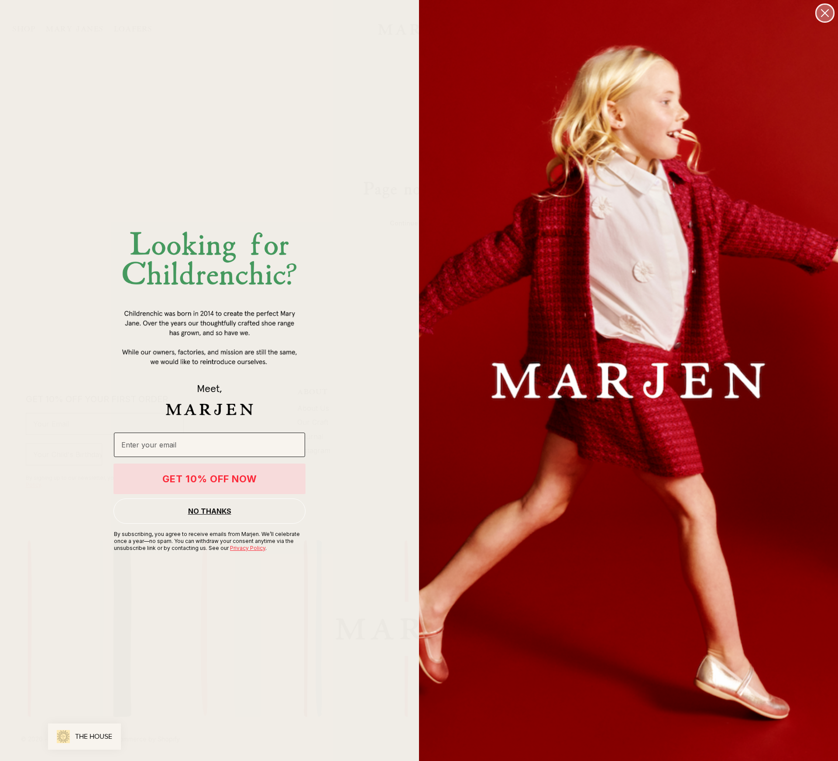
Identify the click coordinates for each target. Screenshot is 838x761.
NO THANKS (209, 511)
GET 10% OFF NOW (209, 479)
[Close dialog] (825, 13)
